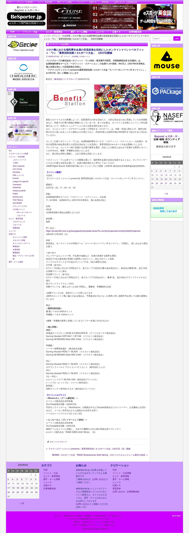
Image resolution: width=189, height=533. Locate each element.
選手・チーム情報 (64, 2)
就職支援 (16, 227)
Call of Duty (17, 169)
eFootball (16, 172)
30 (180, 183)
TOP (9, 2)
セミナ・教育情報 (45, 2)
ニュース (80, 2)
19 (162, 179)
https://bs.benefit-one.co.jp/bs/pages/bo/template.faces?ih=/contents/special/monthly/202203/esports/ (93, 230)
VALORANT (17, 203)
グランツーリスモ (20, 206)
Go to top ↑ (176, 515)
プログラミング (19, 221)
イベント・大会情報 (25, 2)
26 (162, 183)
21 (171, 179)
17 (152, 179)
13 (166, 175)
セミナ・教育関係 (54, 31)
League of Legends (20, 181)
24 (152, 183)
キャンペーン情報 (20, 237)
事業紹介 (16, 246)
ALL (10, 150)
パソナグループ (60, 441)
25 (157, 183)
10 (152, 175)
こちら (96, 521)
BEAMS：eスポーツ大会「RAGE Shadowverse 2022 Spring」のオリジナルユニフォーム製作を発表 (100, 454)
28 (171, 183)
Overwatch (17, 184)
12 (162, 175)
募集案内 (16, 252)
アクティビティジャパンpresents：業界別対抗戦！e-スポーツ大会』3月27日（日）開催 (88, 448)
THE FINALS (18, 200)
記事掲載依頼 (135, 31)
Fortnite (16, 178)
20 (166, 179)
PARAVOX (17, 187)
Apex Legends (18, 166)
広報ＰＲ (92, 2)
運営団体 (105, 2)
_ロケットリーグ (19, 159)
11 (157, 175)
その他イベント (19, 209)
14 (171, 175)
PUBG (15, 193)
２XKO (15, 162)
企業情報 (16, 249)
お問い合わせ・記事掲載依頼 (125, 2)
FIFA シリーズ (18, 175)
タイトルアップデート (21, 243)
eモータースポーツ (24, 212)
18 (157, 179)
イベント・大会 (30, 31)
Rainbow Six (18, 196)
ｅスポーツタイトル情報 (18, 153)
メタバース (21, 215)
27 (166, 183)
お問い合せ (98, 479)
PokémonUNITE (19, 190)
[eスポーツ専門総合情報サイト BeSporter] (26, 16)
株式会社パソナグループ (65, 78)
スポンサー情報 (19, 240)
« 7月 (166, 193)
